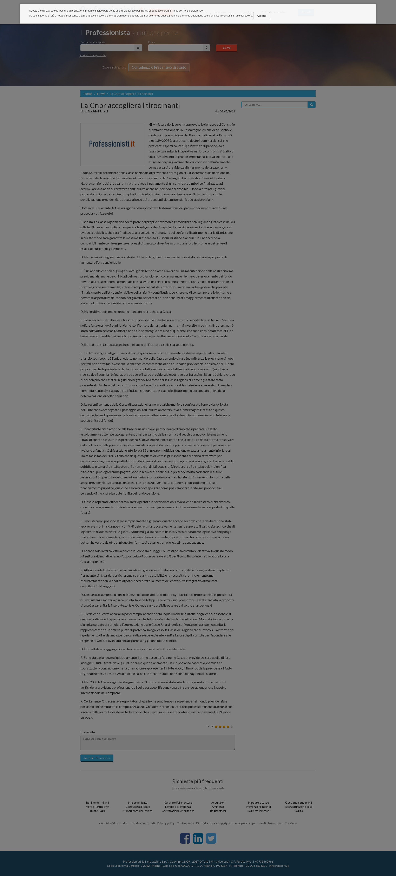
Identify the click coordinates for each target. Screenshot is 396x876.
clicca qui (112, 15)
